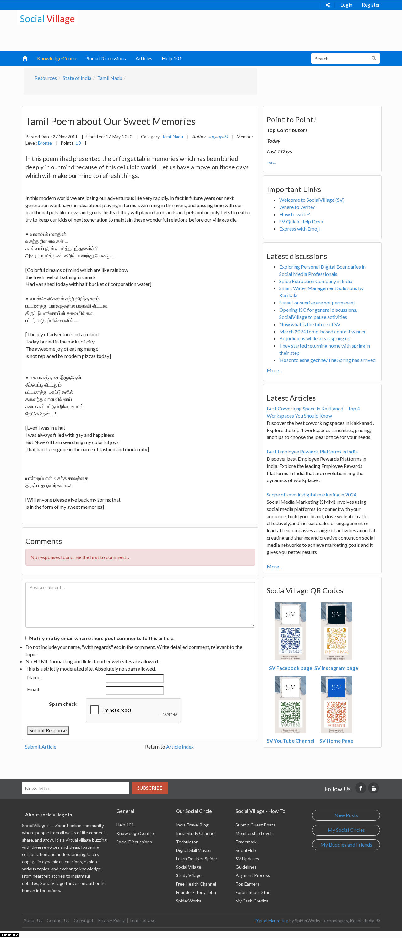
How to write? (294, 214)
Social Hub (246, 850)
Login (346, 5)
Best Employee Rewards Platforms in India (312, 451)
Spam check (63, 704)
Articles (143, 58)
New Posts (346, 815)
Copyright (84, 920)
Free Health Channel (196, 883)
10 (78, 142)
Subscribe (149, 788)
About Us (33, 920)
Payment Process (253, 875)
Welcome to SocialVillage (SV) (312, 200)
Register (371, 5)
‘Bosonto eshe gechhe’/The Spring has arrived (327, 360)
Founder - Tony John (196, 892)
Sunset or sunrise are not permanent (317, 302)
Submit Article (40, 746)
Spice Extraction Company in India (315, 281)
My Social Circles (346, 830)
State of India (77, 78)
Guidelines (246, 866)
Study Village (189, 875)
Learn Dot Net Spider (196, 858)
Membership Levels (255, 833)
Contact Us (58, 920)
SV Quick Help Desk (301, 221)
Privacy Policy (111, 920)
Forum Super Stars (254, 892)
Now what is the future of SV (309, 324)
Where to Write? (297, 207)
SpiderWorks (188, 900)
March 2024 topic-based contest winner (322, 331)
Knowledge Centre (57, 58)
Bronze (45, 142)
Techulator (187, 841)
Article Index (180, 746)
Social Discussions (106, 58)
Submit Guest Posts (255, 824)
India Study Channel (195, 833)
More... (274, 370)
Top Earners (247, 883)
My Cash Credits (252, 900)
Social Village (188, 866)
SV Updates (247, 858)
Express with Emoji (299, 229)
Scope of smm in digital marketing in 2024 (311, 494)
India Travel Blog (192, 824)
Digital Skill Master (194, 850)
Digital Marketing (271, 920)
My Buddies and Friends (346, 844)
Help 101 (172, 58)
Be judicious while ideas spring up (314, 338)
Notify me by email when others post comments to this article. (102, 638)
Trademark (246, 841)
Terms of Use (142, 920)
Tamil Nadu (109, 78)
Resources (46, 78)
